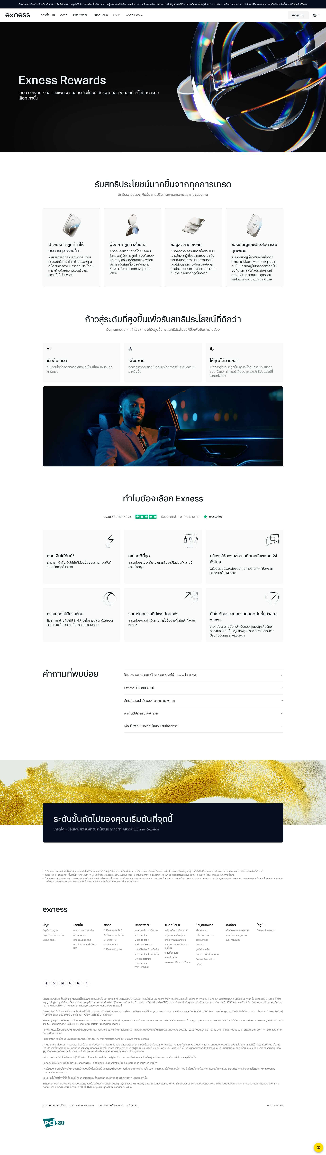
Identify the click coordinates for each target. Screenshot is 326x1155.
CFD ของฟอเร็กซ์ (113, 930)
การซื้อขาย (48, 15)
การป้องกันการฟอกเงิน (82, 1105)
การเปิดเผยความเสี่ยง (54, 1105)
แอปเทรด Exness (143, 944)
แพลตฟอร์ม (80, 15)
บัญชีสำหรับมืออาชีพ (53, 935)
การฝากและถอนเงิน (83, 930)
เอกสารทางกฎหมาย (236, 935)
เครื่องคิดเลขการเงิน (175, 939)
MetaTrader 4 (141, 939)
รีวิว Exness (202, 939)
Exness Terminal (143, 958)
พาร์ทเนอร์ (133, 15)
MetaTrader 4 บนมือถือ (146, 954)
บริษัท (117, 15)
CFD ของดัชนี (111, 944)
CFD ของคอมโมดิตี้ (114, 935)
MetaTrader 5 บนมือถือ (146, 949)
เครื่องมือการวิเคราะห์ (176, 930)
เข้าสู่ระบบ (298, 15)
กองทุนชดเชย (233, 939)
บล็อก (199, 964)
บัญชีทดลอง (49, 939)
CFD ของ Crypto (113, 949)
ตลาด (64, 15)
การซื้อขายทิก (172, 952)
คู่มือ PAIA (132, 1105)
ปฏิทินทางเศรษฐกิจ (175, 935)
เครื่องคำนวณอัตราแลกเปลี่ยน (177, 946)
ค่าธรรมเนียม (80, 935)
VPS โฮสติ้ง (171, 957)
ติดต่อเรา (200, 944)
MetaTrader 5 (141, 935)
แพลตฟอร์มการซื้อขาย (146, 930)
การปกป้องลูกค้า (82, 939)
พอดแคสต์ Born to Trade (178, 962)
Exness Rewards (266, 930)
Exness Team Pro (205, 959)
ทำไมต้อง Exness (204, 935)
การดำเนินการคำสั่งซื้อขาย (85, 946)
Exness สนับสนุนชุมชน (207, 954)
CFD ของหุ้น (110, 939)
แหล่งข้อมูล (101, 15)
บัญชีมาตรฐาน (50, 930)
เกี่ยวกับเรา (201, 930)
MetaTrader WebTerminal (141, 965)
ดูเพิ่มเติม (139, 1051)
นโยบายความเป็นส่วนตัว (110, 1105)
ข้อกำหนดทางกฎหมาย (237, 930)
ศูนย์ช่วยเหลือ (203, 949)
